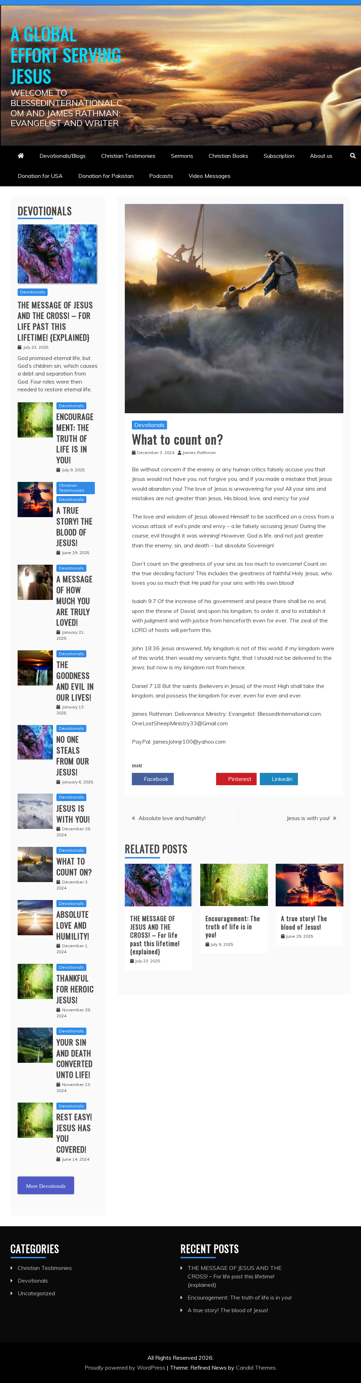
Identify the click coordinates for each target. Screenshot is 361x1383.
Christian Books (228, 155)
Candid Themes (256, 1367)
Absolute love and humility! (172, 817)
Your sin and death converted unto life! (74, 1058)
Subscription (279, 155)
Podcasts (161, 175)
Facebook (155, 778)
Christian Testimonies (128, 155)
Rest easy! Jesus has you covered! (74, 1133)
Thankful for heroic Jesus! (75, 988)
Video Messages (210, 175)
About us (321, 155)
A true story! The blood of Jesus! (304, 922)
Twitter (198, 778)
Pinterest (239, 778)
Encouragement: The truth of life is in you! (233, 926)
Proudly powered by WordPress (126, 1367)
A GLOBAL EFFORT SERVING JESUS (66, 54)
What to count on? (74, 866)
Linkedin (281, 778)
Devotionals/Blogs (62, 155)
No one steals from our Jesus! (72, 755)
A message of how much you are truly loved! (74, 600)
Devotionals (149, 424)
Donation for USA (40, 175)
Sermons (182, 155)
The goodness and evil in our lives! (75, 680)
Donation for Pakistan (106, 175)
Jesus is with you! (308, 817)
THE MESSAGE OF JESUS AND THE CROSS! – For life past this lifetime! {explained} (155, 935)
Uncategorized (36, 1293)
